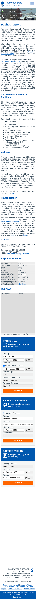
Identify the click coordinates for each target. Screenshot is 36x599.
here (13, 193)
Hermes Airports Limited (11, 61)
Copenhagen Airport (11, 585)
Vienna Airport (29, 589)
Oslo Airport (20, 587)
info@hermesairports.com (18, 254)
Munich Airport (8, 587)
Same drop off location (14, 365)
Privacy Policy (22, 594)
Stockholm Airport (15, 589)
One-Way (8, 413)
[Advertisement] (18, 314)
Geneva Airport (26, 585)
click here (22, 284)
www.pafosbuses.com (10, 222)
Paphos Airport (14, 2)
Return (17, 413)
